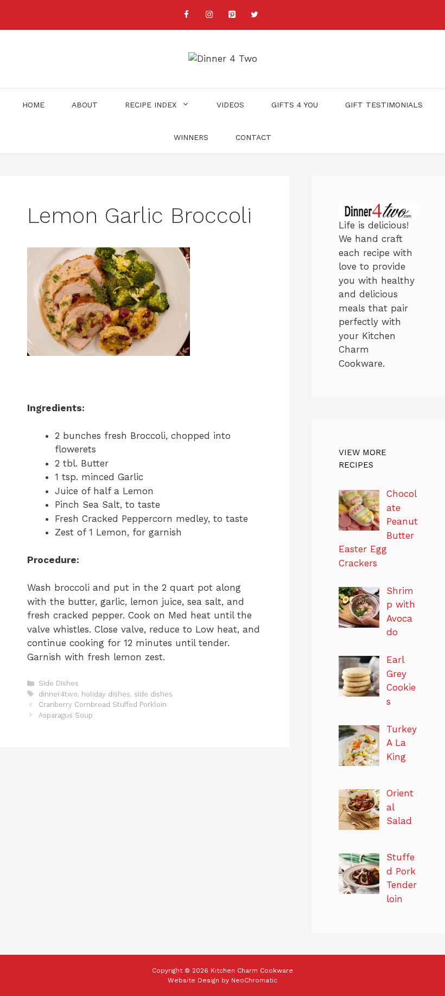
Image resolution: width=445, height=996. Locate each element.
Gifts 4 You (294, 104)
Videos (230, 104)
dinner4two (58, 694)
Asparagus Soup (66, 715)
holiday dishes (105, 694)
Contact (253, 137)
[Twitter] (254, 14)
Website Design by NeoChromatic (222, 980)
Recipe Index (150, 104)
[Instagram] (209, 14)
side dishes (153, 694)
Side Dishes (59, 683)
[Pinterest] (232, 14)
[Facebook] (186, 14)
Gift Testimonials (384, 104)
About (85, 104)
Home (33, 104)
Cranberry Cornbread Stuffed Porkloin (103, 704)
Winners (191, 137)
